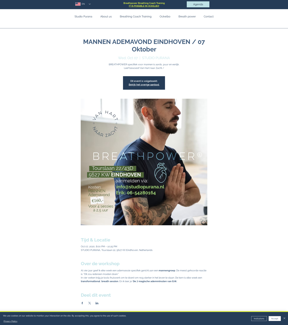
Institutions (259, 318)
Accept (274, 318)
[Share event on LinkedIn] (97, 303)
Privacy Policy (10, 321)
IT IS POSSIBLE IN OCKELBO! (144, 6)
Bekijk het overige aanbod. (144, 84)
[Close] (284, 318)
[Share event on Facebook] (82, 303)
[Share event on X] (89, 303)
